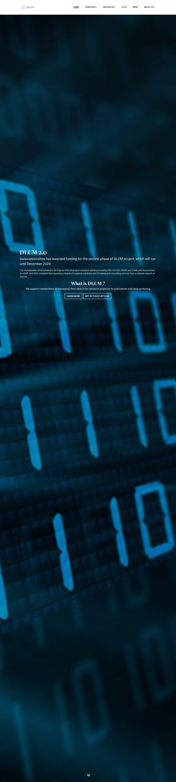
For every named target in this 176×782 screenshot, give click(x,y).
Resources (108, 7)
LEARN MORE (73, 296)
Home (76, 7)
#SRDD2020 (90, 7)
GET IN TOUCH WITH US (97, 296)
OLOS (124, 7)
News (135, 7)
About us (148, 7)
